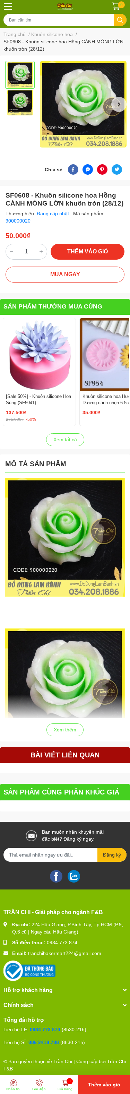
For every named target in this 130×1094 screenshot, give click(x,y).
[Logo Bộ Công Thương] (29, 970)
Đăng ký (112, 855)
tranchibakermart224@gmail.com (64, 953)
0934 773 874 (62, 942)
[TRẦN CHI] (65, 6)
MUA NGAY (65, 274)
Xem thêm (65, 729)
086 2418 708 (43, 1042)
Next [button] (119, 104)
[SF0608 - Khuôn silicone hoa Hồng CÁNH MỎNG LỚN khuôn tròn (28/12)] (83, 104)
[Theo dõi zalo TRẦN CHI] (74, 875)
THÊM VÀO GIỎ (87, 251)
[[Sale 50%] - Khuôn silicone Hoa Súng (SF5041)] (39, 354)
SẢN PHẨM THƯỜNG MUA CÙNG (52, 306)
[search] (120, 20)
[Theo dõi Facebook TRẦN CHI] (56, 875)
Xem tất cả (65, 439)
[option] (20, 75)
